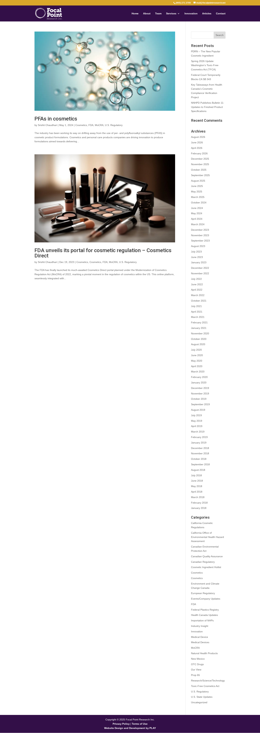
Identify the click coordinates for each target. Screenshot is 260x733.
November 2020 (200, 333)
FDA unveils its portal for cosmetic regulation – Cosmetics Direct (102, 253)
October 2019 (198, 398)
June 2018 (197, 480)
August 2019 (198, 409)
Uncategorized (199, 702)
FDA (90, 125)
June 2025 (197, 186)
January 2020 (198, 382)
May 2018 (196, 486)
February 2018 (199, 502)
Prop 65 (195, 675)
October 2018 (198, 458)
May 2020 (196, 360)
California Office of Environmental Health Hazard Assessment (207, 537)
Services (171, 13)
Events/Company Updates (205, 598)
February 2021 (199, 322)
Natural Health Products (204, 653)
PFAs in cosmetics (55, 119)
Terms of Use (140, 723)
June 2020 (197, 355)
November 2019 (200, 393)
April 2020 (196, 366)
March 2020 (197, 371)
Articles (206, 13)
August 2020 (198, 344)
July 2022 (196, 278)
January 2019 (198, 442)
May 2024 (196, 213)
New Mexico (198, 658)
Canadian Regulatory (203, 561)
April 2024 (196, 218)
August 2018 (198, 469)
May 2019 (196, 420)
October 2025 (198, 169)
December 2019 (200, 388)
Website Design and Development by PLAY (130, 728)
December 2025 (200, 158)
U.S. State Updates (201, 696)
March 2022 (197, 295)
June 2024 (197, 208)
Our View (196, 669)
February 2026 (199, 153)
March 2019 (197, 431)
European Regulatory (203, 593)
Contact (221, 13)
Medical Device (199, 637)
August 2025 (198, 180)
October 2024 (198, 202)
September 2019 (200, 404)
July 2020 (196, 349)
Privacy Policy (121, 723)
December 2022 (200, 267)
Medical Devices (200, 642)
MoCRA (99, 125)
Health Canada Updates (204, 615)
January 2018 (198, 508)
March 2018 (197, 497)
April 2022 (196, 289)
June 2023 (197, 257)
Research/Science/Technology (208, 680)
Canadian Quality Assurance (207, 556)
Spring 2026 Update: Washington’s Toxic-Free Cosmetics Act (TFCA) (204, 65)
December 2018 (200, 448)
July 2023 (196, 251)
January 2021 (198, 328)
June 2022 (197, 284)
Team (158, 13)
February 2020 (199, 377)
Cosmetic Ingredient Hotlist (206, 567)
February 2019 (199, 437)
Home (135, 13)
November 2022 (200, 273)
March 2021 (197, 317)
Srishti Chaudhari (47, 125)
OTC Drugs (197, 664)
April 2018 (196, 491)
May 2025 (196, 191)
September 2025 (200, 175)
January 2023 (198, 262)
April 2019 (196, 426)
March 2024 (197, 224)
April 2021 (196, 311)
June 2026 (197, 142)
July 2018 (196, 475)
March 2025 (197, 197)
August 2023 (198, 246)
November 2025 (200, 164)
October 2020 (198, 339)
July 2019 (196, 415)
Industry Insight (199, 626)
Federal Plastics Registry (205, 609)
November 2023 (200, 235)
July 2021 (196, 306)
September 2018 (200, 464)
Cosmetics (81, 125)
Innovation (191, 13)
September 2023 (200, 240)
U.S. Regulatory (114, 125)
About (147, 13)
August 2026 (198, 137)
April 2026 (196, 148)
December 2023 (200, 229)
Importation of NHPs (202, 620)
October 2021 (198, 300)
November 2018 (200, 453)
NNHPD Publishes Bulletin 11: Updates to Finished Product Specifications (207, 107)
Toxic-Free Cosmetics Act (205, 686)
